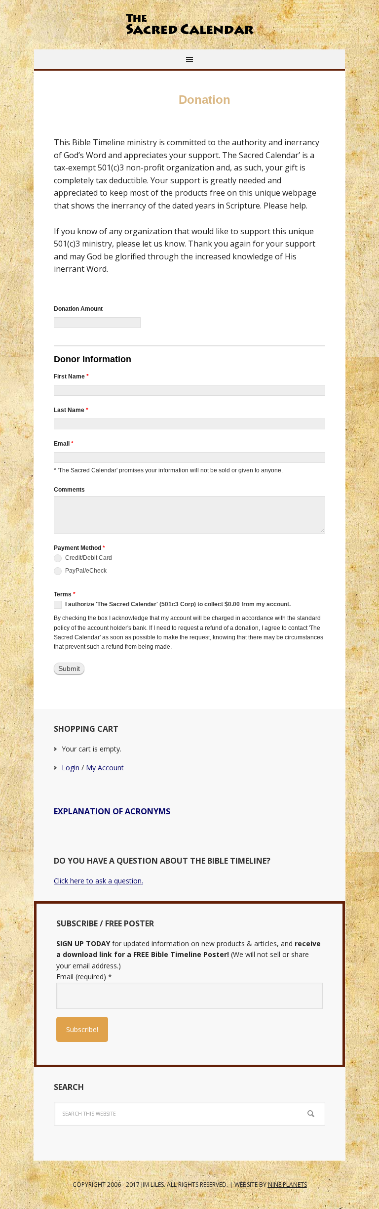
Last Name (71, 410)
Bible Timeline (189, 24)
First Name (71, 376)
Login (70, 767)
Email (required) (84, 976)
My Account (105, 767)
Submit (69, 668)
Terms (65, 594)
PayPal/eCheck (85, 570)
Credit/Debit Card (88, 557)
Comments (69, 489)
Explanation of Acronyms (112, 811)
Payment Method (79, 547)
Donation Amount (78, 308)
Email (64, 443)
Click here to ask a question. (98, 880)
